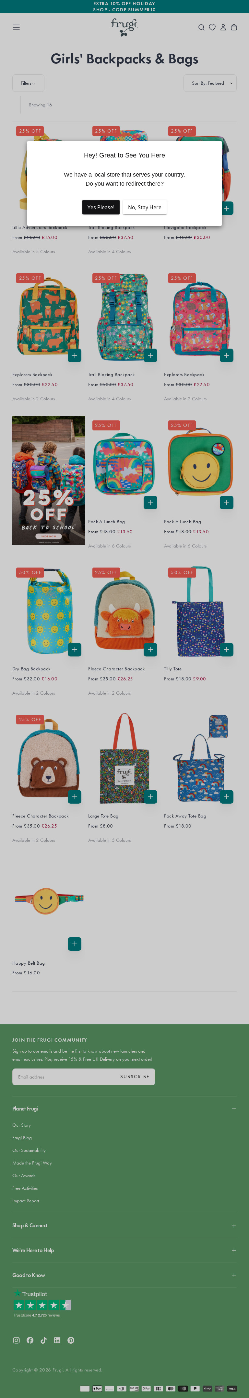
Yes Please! (101, 207)
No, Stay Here (144, 207)
